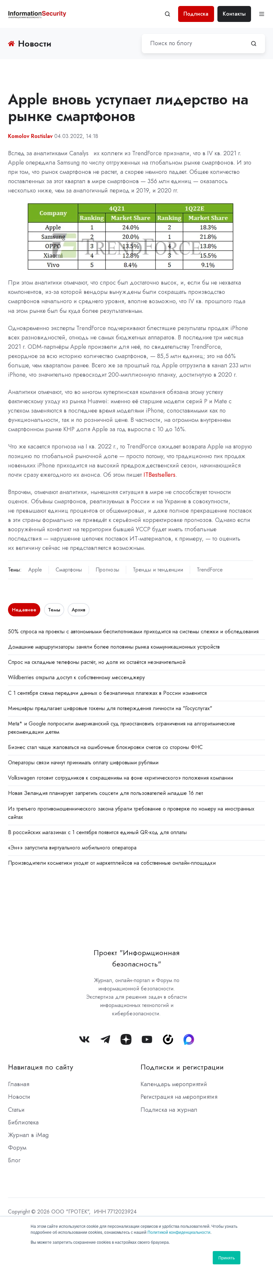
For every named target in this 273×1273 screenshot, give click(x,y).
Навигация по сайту (40, 1067)
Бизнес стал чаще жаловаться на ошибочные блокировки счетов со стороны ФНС (105, 747)
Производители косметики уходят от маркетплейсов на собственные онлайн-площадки (112, 863)
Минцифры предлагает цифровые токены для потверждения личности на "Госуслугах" (110, 708)
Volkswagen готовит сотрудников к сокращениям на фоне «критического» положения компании (120, 778)
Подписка (195, 14)
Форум (17, 1147)
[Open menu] (261, 14)
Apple (35, 569)
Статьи (16, 1109)
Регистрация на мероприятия (178, 1096)
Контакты (234, 14)
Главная (18, 1084)
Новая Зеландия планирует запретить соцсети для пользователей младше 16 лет (105, 793)
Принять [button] (226, 1257)
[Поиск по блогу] (253, 43)
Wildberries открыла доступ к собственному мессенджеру (76, 677)
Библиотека (23, 1122)
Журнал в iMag (28, 1135)
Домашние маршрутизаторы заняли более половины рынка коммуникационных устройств (114, 647)
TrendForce (210, 569)
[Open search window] (167, 14)
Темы (54, 609)
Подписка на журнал (168, 1109)
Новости (19, 1096)
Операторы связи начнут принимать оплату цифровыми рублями (83, 762)
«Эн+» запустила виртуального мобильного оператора (72, 847)
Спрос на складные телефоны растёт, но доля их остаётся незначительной (96, 662)
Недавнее (24, 609)
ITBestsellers (159, 474)
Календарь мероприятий (173, 1084)
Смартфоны (69, 569)
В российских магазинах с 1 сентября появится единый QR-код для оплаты (97, 832)
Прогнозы (107, 569)
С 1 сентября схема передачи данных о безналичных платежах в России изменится (107, 693)
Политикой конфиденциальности (178, 1232)
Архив (78, 609)
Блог (14, 1160)
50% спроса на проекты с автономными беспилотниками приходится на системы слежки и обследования (133, 631)
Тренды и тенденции (158, 569)
